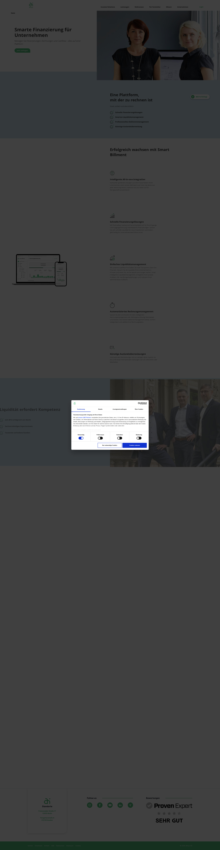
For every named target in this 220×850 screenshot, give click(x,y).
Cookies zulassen (134, 445)
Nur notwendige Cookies (109, 445)
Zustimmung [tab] (81, 409)
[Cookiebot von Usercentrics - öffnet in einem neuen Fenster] (139, 403)
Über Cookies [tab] (139, 409)
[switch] (100, 438)
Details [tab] (100, 409)
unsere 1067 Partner (84, 417)
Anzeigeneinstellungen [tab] (120, 409)
